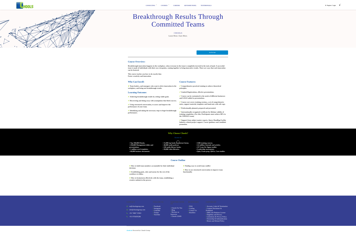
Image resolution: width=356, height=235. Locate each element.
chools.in (129, 230)
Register (329, 5)
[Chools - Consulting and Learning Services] (33, 5)
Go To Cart (212, 52)
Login (334, 5)
